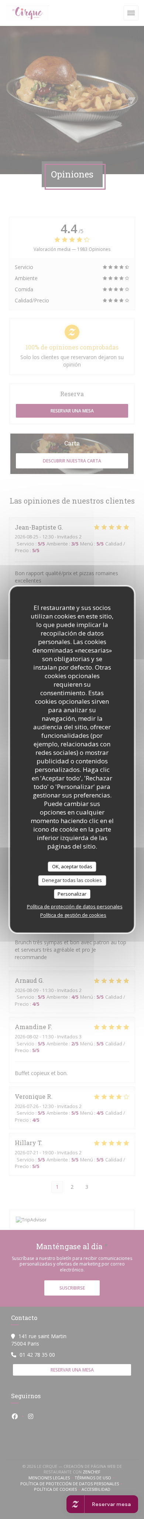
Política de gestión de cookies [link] (73, 915)
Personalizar (72, 893)
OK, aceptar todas (72, 866)
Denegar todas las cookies (72, 880)
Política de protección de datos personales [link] (75, 906)
